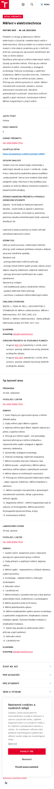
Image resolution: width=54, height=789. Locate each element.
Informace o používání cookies (15, 778)
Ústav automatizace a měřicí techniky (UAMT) (24, 154)
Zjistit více (12, 744)
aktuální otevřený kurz (23, 334)
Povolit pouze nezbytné (26, 767)
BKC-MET (19, 357)
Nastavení (27, 759)
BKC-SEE (19, 345)
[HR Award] (6, 782)
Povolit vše (26, 751)
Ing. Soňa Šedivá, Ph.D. (13, 142)
